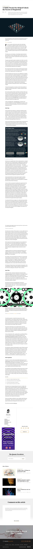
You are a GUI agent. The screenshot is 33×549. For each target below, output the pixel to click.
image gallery (19, 478)
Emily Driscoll (9, 313)
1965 (14, 190)
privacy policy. (22, 304)
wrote (26, 46)
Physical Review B (15, 96)
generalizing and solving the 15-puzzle (11, 336)
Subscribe (23, 458)
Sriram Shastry (7, 361)
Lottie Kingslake (15, 313)
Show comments (16, 520)
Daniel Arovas (17, 101)
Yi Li (19, 88)
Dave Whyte (6, 42)
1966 (17, 190)
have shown (23, 387)
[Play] (16, 297)
